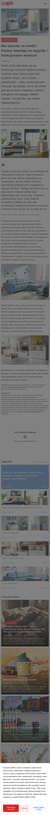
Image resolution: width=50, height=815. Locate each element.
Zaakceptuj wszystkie (11, 808)
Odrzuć (24, 808)
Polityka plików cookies (38, 808)
